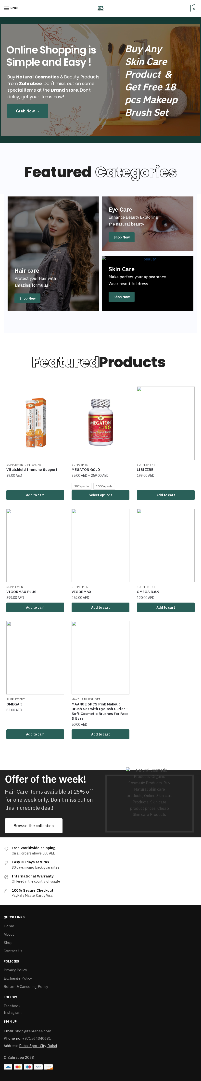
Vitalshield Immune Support (31, 469)
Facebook (12, 1006)
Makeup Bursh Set (86, 699)
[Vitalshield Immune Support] (35, 423)
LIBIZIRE (145, 469)
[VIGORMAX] (100, 545)
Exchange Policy (18, 978)
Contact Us (13, 951)
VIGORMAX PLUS (21, 591)
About (9, 934)
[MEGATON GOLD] (100, 423)
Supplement (15, 464)
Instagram (13, 1012)
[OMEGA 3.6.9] (166, 545)
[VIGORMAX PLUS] (35, 545)
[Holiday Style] (147, 283)
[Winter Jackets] (53, 253)
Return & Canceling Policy (26, 986)
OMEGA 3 (14, 704)
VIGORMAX (81, 591)
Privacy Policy (15, 970)
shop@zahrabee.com (33, 1031)
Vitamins (34, 464)
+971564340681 (36, 1038)
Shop (8, 942)
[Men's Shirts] (147, 223)
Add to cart (35, 495)
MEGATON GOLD (86, 469)
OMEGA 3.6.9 (148, 591)
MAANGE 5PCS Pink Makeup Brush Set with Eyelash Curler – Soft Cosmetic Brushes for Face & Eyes (100, 711)
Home (9, 926)
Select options (100, 495)
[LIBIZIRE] (166, 423)
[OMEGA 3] (35, 657)
